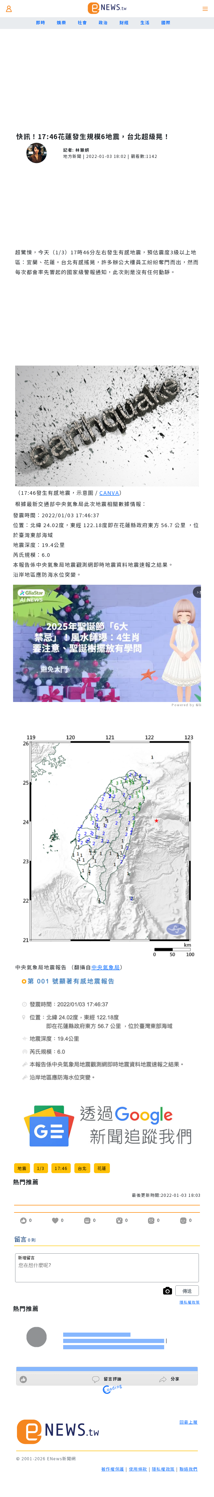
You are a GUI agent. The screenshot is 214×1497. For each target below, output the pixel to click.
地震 (22, 1168)
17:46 (61, 1168)
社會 (82, 22)
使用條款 (138, 1469)
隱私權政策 (190, 1302)
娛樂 (61, 22)
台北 (82, 1168)
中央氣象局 (105, 967)
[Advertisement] (107, 83)
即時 (40, 22)
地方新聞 (72, 156)
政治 (103, 22)
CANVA (109, 492)
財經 (124, 22)
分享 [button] (174, 1379)
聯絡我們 (189, 1469)
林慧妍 (82, 150)
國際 (165, 22)
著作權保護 (112, 1469)
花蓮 (101, 1168)
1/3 (41, 1168)
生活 (145, 22)
